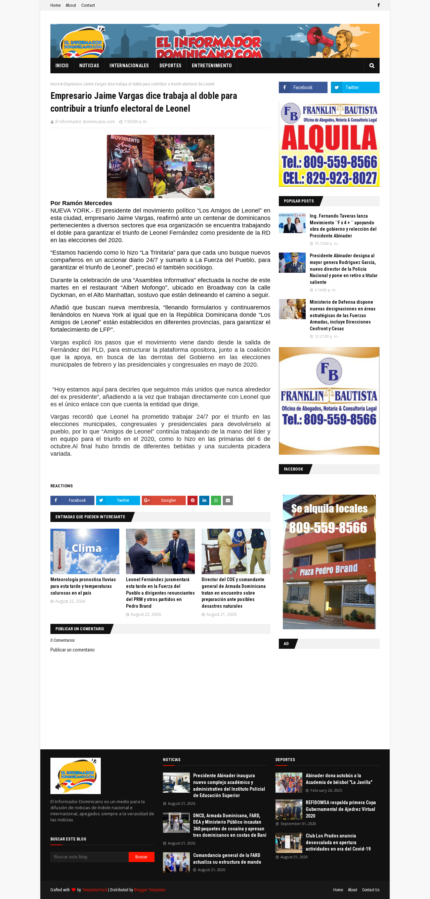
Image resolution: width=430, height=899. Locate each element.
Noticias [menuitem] (89, 65)
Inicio (54, 84)
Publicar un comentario (72, 649)
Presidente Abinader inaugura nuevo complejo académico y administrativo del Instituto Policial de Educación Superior (229, 785)
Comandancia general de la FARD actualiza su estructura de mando (227, 859)
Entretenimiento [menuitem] (212, 65)
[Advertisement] (321, 697)
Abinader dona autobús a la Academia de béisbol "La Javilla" (339, 779)
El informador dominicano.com (85, 121)
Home (55, 5)
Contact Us (371, 890)
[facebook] (378, 5)
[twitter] (355, 87)
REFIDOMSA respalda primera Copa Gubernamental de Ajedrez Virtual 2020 (341, 809)
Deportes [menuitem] (170, 65)
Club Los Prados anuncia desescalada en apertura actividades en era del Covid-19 (338, 842)
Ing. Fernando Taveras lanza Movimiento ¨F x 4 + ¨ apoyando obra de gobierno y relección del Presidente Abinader (343, 225)
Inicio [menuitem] (62, 65)
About (71, 5)
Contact (88, 5)
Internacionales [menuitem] (129, 65)
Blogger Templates (150, 890)
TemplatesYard (94, 890)
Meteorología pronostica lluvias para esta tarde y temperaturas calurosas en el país (83, 586)
